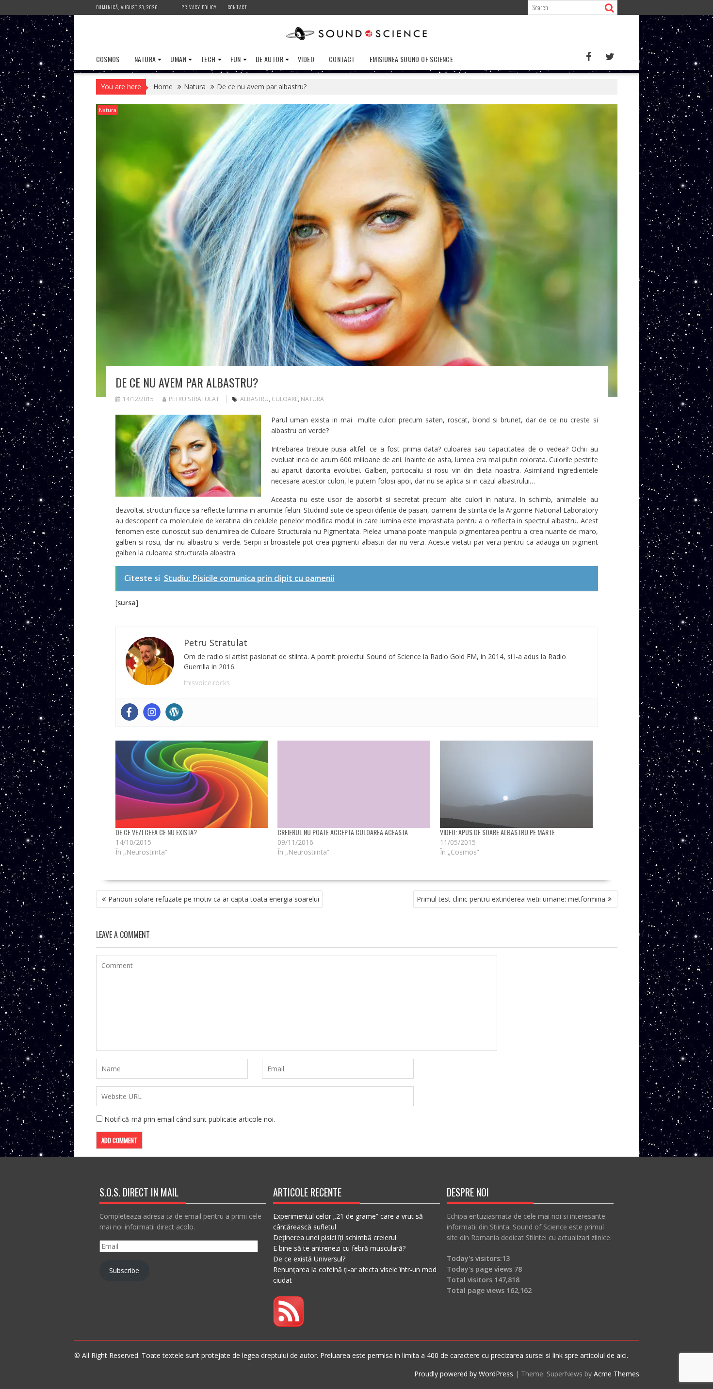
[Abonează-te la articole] (288, 1324)
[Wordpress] (174, 712)
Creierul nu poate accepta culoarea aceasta (342, 832)
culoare (285, 399)
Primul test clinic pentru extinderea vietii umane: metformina (511, 899)
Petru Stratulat (194, 399)
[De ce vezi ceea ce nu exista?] (191, 784)
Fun (235, 59)
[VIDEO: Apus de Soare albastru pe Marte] (516, 784)
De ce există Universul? (309, 1258)
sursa (126, 602)
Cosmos (108, 59)
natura (312, 399)
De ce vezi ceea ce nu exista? (156, 832)
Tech (208, 59)
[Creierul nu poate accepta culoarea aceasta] (353, 784)
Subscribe (124, 1270)
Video (306, 59)
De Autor (269, 59)
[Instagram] (152, 712)
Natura (145, 59)
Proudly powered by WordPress (463, 1373)
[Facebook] (129, 712)
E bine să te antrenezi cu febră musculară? (339, 1248)
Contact (237, 7)
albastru (254, 399)
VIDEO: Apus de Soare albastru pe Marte (497, 832)
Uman (178, 59)
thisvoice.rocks (207, 682)
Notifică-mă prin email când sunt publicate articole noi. (189, 1119)
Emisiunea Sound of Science (411, 59)
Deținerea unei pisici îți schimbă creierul (334, 1237)
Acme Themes (616, 1373)
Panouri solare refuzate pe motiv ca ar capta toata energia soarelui (213, 899)
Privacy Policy (199, 7)
